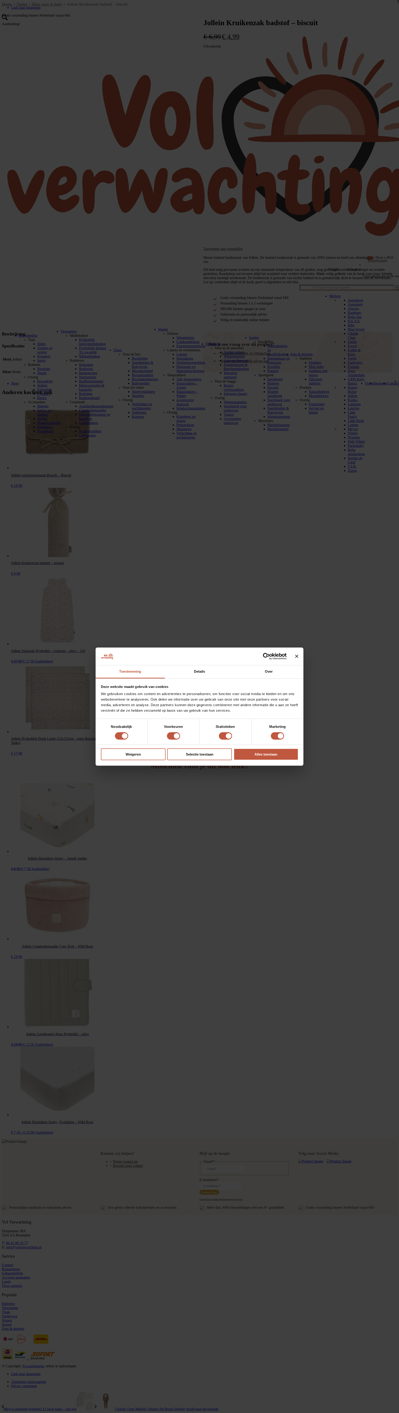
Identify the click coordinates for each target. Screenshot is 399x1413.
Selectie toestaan (199, 754)
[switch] (173, 736)
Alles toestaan (265, 754)
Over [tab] (269, 671)
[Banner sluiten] (296, 656)
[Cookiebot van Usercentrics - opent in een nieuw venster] (266, 656)
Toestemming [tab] (130, 671)
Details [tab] (199, 671)
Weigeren (133, 754)
